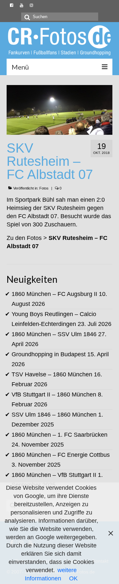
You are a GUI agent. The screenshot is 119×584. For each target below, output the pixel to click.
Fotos (44, 188)
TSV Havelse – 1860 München (52, 374)
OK (73, 578)
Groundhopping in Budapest (49, 354)
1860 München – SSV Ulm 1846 (54, 334)
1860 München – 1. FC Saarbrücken (59, 434)
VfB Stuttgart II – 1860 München (54, 394)
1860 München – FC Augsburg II (54, 294)
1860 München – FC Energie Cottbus (61, 455)
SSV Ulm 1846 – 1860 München (54, 414)
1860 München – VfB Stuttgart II (54, 475)
